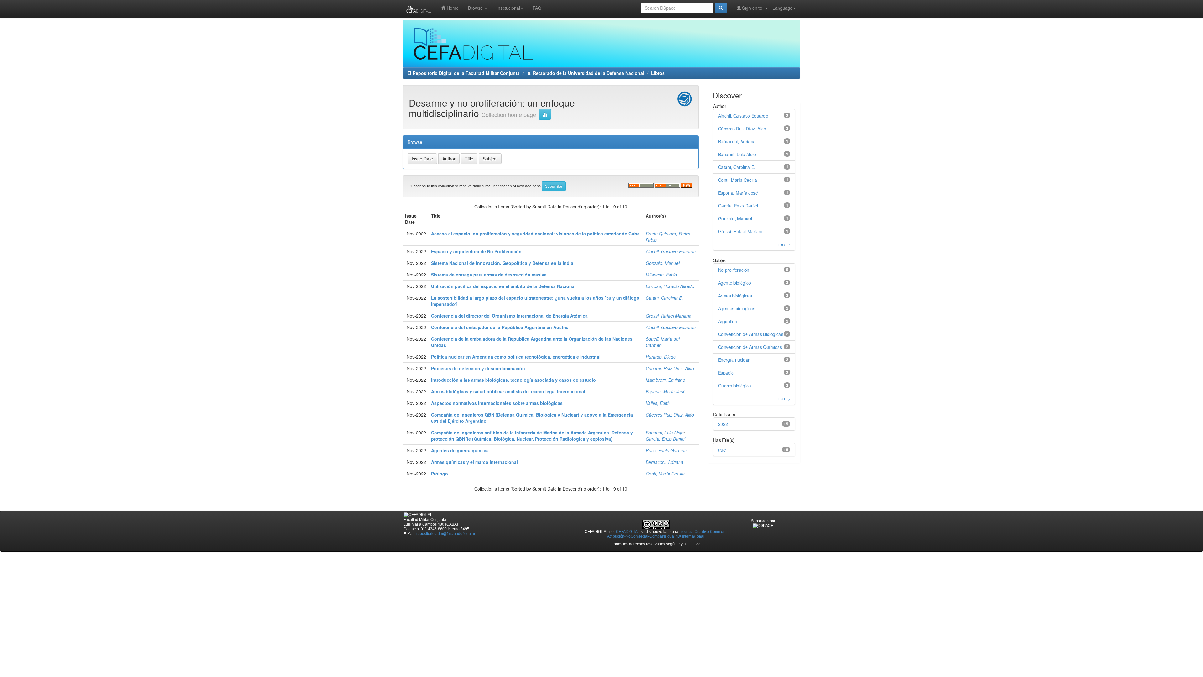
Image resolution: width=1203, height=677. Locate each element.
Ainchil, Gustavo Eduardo (671, 251)
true (722, 450)
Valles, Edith (658, 403)
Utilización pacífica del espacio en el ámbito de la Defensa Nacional (503, 286)
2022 (723, 424)
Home (452, 8)
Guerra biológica (734, 385)
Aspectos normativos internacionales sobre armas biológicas (497, 403)
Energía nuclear (734, 360)
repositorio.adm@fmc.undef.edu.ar (445, 534)
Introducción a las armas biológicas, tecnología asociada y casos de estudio (513, 380)
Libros (658, 73)
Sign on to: (753, 8)
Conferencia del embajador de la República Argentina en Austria (500, 327)
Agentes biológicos (736, 308)
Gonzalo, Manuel (663, 263)
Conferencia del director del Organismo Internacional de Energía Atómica (509, 315)
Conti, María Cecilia (665, 473)
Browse (476, 8)
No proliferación (733, 270)
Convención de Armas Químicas (750, 347)
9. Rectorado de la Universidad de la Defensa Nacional (585, 73)
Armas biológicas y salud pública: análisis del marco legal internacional (508, 391)
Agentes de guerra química (460, 450)
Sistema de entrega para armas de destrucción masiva (489, 274)
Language (783, 8)
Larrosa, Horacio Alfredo (670, 286)
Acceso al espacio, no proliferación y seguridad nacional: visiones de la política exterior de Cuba (535, 233)
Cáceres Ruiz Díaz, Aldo (670, 368)
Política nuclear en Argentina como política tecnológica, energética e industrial (516, 357)
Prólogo (439, 473)
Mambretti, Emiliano (665, 380)
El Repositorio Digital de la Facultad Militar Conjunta (463, 73)
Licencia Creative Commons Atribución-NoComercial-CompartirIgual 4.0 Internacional (667, 533)
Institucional (508, 8)
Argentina (727, 321)
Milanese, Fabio (661, 274)
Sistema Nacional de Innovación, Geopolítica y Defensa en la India (502, 263)
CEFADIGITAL (628, 531)
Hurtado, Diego (661, 357)
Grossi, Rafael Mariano (668, 315)
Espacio (726, 373)
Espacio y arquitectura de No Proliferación (476, 251)
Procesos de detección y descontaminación (478, 368)
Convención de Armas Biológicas (750, 334)
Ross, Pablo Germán (666, 450)
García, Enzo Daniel (665, 439)
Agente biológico (734, 283)
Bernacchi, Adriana (664, 462)
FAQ (537, 8)
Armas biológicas (735, 295)
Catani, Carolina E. (664, 298)
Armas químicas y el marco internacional (474, 462)
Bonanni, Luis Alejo (665, 432)
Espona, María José (665, 391)
